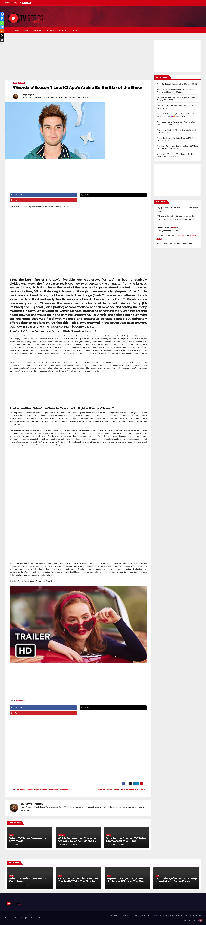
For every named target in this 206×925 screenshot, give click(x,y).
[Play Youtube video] (78, 624)
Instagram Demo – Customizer (172, 915)
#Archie (38, 97)
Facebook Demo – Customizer (142, 915)
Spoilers (63, 30)
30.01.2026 (161, 885)
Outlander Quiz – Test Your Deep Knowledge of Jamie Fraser (176, 880)
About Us (117, 915)
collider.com (20, 701)
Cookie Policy (126, 915)
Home (16, 30)
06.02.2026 (15, 885)
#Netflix (65, 97)
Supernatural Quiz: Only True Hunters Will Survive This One (125, 880)
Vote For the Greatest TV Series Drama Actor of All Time (126, 840)
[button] (195, 30)
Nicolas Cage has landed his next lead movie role (121, 790)
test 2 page (197, 920)
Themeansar (42, 918)
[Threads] (2, 35)
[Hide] (1, 44)
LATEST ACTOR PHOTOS (192, 915)
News (26, 30)
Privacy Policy (187, 920)
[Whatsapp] (2, 23)
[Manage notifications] (201, 920)
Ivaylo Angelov (28, 95)
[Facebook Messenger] (2, 18)
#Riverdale (80, 97)
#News (72, 97)
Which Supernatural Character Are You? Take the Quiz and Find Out (78, 841)
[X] (2, 40)
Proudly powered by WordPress (15, 918)
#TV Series (89, 97)
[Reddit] (2, 31)
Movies (50, 30)
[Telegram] (2, 27)
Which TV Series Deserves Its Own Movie (27, 840)
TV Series (38, 30)
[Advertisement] (78, 59)
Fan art (75, 30)
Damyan (24, 845)
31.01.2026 (112, 885)
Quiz (60, 875)
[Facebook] (2, 14)
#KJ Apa (58, 97)
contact (173, 227)
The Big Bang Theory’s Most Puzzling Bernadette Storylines (39, 790)
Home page (157, 915)
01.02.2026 (64, 885)
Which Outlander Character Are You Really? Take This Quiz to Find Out (78, 881)
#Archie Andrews (48, 97)
